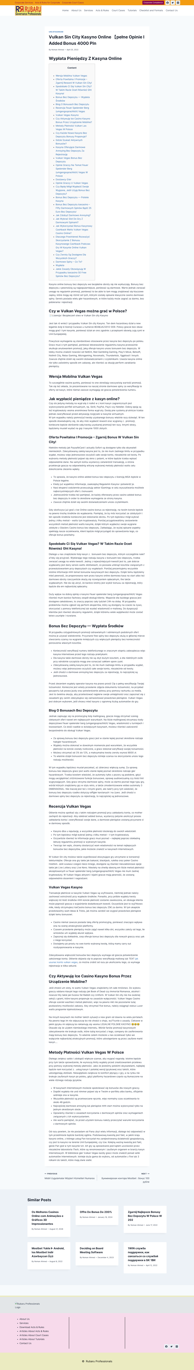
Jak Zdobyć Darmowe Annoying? (73, 215)
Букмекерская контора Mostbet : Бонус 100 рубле (125, 1178)
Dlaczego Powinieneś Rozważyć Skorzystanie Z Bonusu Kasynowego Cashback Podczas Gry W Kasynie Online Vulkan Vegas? (73, 243)
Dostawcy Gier (63, 179)
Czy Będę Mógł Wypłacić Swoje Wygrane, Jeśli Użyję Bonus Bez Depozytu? (73, 190)
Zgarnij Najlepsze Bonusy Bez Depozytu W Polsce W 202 (145, 1215)
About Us (76, 10)
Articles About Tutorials (32, 1339)
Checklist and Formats (151, 10)
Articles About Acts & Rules (34, 1331)
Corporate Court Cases (73, 2)
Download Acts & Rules (32, 1327)
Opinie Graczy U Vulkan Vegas (72, 183)
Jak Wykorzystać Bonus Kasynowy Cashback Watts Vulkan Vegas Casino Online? (74, 229)
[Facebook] (167, 2)
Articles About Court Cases (34, 1335)
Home (65, 10)
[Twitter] (173, 2)
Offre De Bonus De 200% (96, 1212)
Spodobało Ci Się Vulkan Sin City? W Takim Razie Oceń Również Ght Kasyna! (74, 90)
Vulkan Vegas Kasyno (67, 115)
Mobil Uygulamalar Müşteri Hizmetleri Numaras (70, 1176)
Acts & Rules (102, 10)
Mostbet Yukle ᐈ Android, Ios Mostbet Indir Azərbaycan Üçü (48, 1252)
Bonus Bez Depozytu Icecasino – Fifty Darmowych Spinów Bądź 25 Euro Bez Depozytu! (73, 208)
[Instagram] (178, 2)
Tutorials (132, 10)
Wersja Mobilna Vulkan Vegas (71, 75)
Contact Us (172, 10)
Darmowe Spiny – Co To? (69, 261)
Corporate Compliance (153, 2)
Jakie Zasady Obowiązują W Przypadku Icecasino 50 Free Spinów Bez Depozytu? (71, 272)
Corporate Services (24, 2)
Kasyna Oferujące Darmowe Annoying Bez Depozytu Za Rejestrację (70, 151)
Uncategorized (56, 32)
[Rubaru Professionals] (28, 10)
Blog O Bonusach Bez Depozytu (72, 104)
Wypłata (60, 265)
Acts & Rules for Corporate (47, 2)
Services (88, 10)
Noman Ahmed (57, 50)
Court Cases (118, 10)
